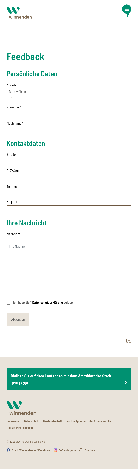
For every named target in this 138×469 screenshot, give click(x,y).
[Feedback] (128, 342)
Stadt (17, 170)
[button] (126, 11)
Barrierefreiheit (52, 421)
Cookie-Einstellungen (20, 428)
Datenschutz (32, 421)
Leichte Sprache (76, 421)
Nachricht (13, 234)
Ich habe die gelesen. (44, 302)
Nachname (15, 123)
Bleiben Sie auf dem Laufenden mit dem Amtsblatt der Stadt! (62, 379)
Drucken (90, 450)
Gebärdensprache (100, 421)
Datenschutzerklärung (47, 302)
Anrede (11, 85)
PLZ (9, 170)
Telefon (12, 186)
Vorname (14, 107)
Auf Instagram (67, 450)
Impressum (13, 421)
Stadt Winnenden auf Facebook (31, 450)
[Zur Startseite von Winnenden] (19, 13)
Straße (11, 154)
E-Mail (12, 202)
